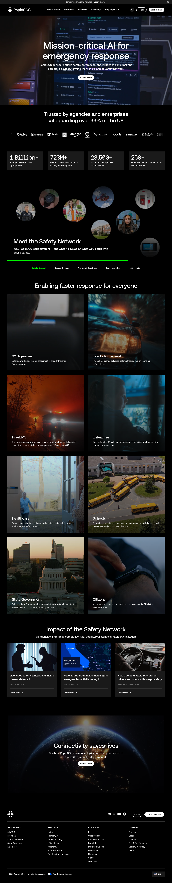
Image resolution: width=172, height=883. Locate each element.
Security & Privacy (137, 847)
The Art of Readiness (87, 268)
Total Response (55, 850)
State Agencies (14, 843)
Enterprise (12, 847)
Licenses (133, 839)
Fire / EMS (11, 836)
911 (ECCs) (11, 832)
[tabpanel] (86, 221)
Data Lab (92, 843)
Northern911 (53, 847)
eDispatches (53, 843)
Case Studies (94, 836)
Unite (50, 832)
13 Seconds (135, 268)
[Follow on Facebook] (124, 814)
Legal (131, 836)
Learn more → (100, 2)
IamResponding (55, 839)
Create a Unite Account (58, 854)
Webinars (92, 861)
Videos (91, 858)
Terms (131, 850)
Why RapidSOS (112, 9)
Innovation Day (113, 268)
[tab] (7, 258)
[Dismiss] (169, 1)
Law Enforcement (15, 839)
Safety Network (39, 268)
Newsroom (93, 854)
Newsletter (93, 850)
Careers (132, 832)
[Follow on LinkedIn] (109, 814)
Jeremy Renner (62, 268)
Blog (90, 832)
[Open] (132, 10)
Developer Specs (96, 847)
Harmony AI (53, 836)
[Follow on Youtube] (119, 814)
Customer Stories (96, 839)
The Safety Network (138, 843)
